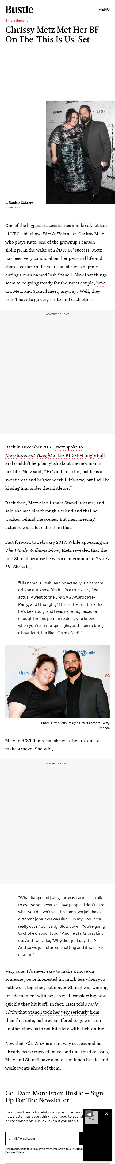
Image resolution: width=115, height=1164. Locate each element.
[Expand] (89, 1113)
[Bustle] (19, 9)
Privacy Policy (14, 1152)
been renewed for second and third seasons (65, 1051)
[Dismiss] (106, 1113)
